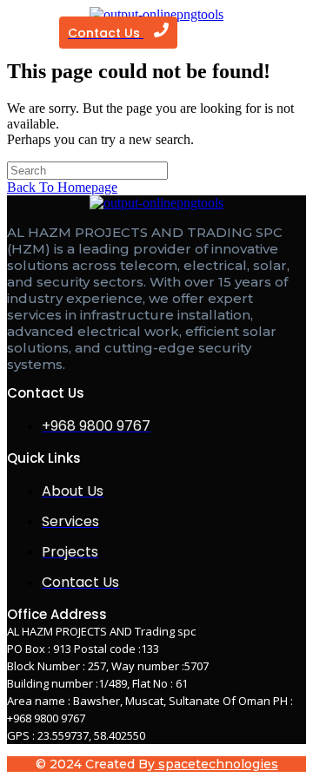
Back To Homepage (62, 187)
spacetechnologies (216, 764)
